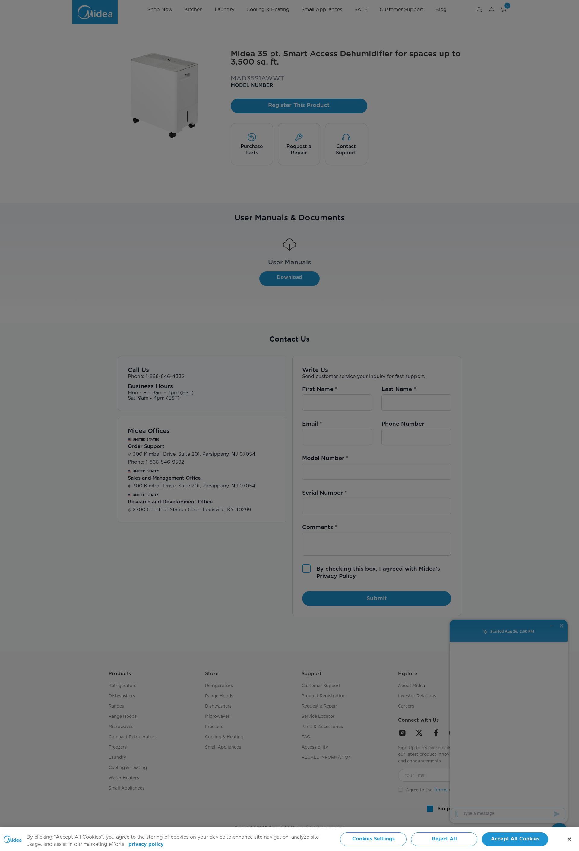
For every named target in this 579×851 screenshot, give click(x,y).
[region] (289, 839)
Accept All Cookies (515, 839)
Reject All (444, 839)
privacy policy (146, 844)
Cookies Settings (373, 839)
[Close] (569, 839)
